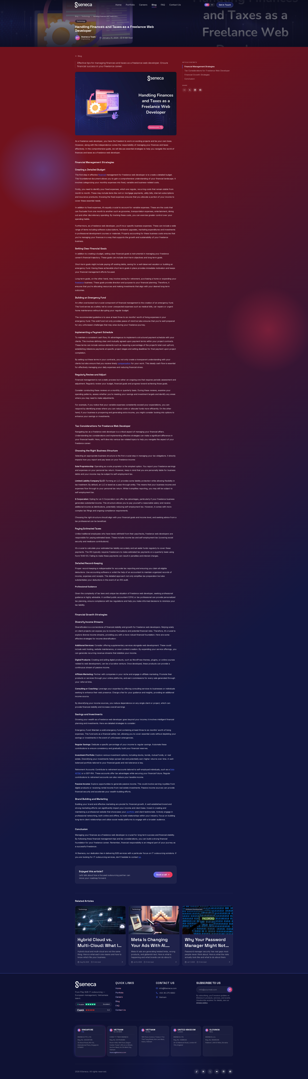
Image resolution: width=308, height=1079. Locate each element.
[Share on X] (190, 90)
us (140, 857)
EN (207, 5)
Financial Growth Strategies (197, 74)
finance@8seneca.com (118, 1052)
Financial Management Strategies (199, 66)
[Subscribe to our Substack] (203, 1071)
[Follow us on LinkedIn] (223, 1071)
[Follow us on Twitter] (210, 1071)
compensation (124, 363)
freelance (79, 282)
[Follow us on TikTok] (196, 1071)
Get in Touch (225, 5)
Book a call (161, 874)
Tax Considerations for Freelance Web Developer (207, 70)
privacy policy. (202, 1003)
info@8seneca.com (167, 988)
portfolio (131, 812)
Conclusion (189, 79)
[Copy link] (184, 90)
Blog (76, 16)
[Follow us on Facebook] (230, 1071)
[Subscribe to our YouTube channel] (216, 1071)
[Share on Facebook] (200, 90)
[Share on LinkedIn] (195, 90)
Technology (85, 16)
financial (102, 175)
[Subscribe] (229, 989)
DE (212, 5)
